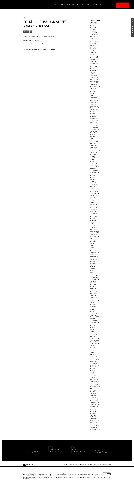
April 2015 (92, 267)
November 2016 (94, 233)
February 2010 (94, 377)
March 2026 (93, 33)
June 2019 (93, 177)
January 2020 (94, 165)
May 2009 (93, 393)
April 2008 (93, 417)
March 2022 (93, 118)
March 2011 (93, 354)
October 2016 (94, 234)
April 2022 (93, 117)
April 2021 (93, 138)
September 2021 (94, 129)
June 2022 (93, 113)
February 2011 (94, 356)
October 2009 (94, 384)
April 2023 (93, 95)
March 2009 (93, 397)
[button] (122, 5)
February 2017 (94, 227)
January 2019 (93, 186)
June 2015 (93, 263)
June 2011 (93, 349)
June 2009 (93, 392)
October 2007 (94, 427)
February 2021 (94, 142)
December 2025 (94, 38)
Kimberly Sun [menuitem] (97, 4)
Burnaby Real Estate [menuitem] (72, 4)
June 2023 (93, 91)
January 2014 (93, 293)
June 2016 (93, 242)
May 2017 (92, 222)
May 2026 (92, 29)
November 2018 (94, 190)
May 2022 (93, 115)
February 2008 (94, 420)
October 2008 (94, 406)
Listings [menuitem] (60, 4)
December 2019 (94, 166)
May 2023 (93, 93)
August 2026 (93, 24)
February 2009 (94, 399)
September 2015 (94, 258)
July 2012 (92, 325)
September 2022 (95, 108)
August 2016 (93, 238)
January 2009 (94, 401)
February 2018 (94, 206)
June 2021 (93, 134)
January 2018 (94, 208)
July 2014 (92, 283)
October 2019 (94, 170)
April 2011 (92, 352)
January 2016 (93, 250)
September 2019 (94, 172)
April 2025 (93, 52)
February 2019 (94, 184)
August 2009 (93, 388)
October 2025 (94, 42)
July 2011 (92, 347)
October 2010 (94, 363)
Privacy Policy (90, 464)
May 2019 (92, 179)
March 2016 (93, 247)
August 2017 (93, 217)
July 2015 (92, 261)
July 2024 (93, 68)
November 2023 (94, 83)
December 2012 (94, 317)
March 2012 (93, 333)
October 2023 (94, 84)
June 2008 (93, 413)
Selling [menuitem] (82, 4)
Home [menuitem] (55, 4)
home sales (52, 49)
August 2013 (93, 302)
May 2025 (92, 50)
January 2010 (94, 379)
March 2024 (93, 75)
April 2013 (93, 309)
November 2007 (94, 425)
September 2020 (95, 150)
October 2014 (94, 277)
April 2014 (93, 288)
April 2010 (93, 374)
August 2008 (94, 409)
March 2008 (93, 418)
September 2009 (95, 386)
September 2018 (94, 193)
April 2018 (93, 202)
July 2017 (92, 218)
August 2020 (93, 152)
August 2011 (93, 345)
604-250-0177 (123, 6)
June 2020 (93, 156)
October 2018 (94, 192)
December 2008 (94, 402)
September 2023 (95, 86)
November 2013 (94, 297)
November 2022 (94, 104)
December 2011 (94, 338)
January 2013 (93, 315)
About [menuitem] (106, 4)
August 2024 (93, 66)
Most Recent (93, 22)
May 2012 (92, 329)
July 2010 (92, 368)
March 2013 (93, 311)
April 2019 (93, 181)
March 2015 (93, 268)
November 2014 (94, 276)
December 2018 (94, 188)
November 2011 (94, 340)
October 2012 (94, 320)
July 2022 (93, 111)
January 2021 (93, 143)
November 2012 (94, 318)
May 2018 (92, 200)
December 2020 (94, 145)
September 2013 (94, 300)
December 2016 (94, 231)
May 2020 (93, 158)
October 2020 (94, 149)
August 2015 (93, 259)
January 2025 (94, 58)
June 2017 (93, 220)
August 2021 (93, 131)
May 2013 (92, 308)
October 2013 (94, 299)
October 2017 (94, 213)
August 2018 (93, 195)
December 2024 (94, 59)
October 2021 (94, 127)
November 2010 (94, 361)
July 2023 (93, 90)
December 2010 (94, 359)
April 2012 (93, 331)
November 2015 (94, 254)
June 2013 (93, 306)
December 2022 (94, 102)
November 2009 (94, 383)
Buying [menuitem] (89, 4)
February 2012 (94, 334)
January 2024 (94, 79)
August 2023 (93, 88)
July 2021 (92, 133)
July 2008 (93, 411)
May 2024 (93, 72)
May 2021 (92, 136)
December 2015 (94, 252)
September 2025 (95, 43)
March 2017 (93, 225)
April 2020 (93, 159)
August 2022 (93, 109)
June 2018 (93, 199)
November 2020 (94, 147)
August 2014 (93, 281)
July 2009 (93, 390)
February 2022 (94, 120)
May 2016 (92, 243)
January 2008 (94, 422)
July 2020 (93, 154)
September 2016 (94, 236)
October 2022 (94, 106)
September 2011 (94, 343)
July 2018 (92, 197)
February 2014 (94, 292)
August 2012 (93, 324)
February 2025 (94, 56)
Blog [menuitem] (111, 4)
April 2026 (93, 31)
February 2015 (94, 270)
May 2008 (93, 415)
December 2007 (94, 424)
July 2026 (93, 25)
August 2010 (93, 367)
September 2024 (95, 65)
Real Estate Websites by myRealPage (102, 464)
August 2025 (93, 45)
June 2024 (93, 70)
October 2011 (93, 342)
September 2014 (94, 279)
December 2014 (94, 274)
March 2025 (93, 54)
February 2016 (94, 249)
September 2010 (94, 365)
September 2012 (94, 322)
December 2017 (94, 209)
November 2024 (94, 61)
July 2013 (92, 304)
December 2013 (94, 295)
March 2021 (93, 140)
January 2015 (93, 272)
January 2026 (94, 36)
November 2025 (94, 40)
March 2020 (93, 161)
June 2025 (93, 49)
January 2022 (94, 122)
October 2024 (94, 63)
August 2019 (93, 174)
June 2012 (93, 327)
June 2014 (93, 284)
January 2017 (93, 229)
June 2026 (93, 27)
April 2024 (93, 74)
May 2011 (92, 351)
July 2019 (92, 175)
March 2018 (93, 204)
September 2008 (95, 408)
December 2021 (94, 124)
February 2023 (94, 99)
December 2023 (94, 81)
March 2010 (93, 376)
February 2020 (94, 163)
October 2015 (94, 256)
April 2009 (93, 395)
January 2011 (93, 358)
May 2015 (92, 265)
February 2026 (94, 34)
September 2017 (94, 215)
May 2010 (92, 372)
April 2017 (93, 224)
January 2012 (93, 336)
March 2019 (93, 183)
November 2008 (94, 404)
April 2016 (92, 245)
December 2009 (94, 381)
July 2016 (92, 240)
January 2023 (94, 100)
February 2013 (94, 313)
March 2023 (93, 97)
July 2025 (93, 47)
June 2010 (93, 370)
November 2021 (94, 125)
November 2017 (94, 211)
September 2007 (95, 429)
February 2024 (94, 77)
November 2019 (94, 168)
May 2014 (92, 286)
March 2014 (93, 290)
